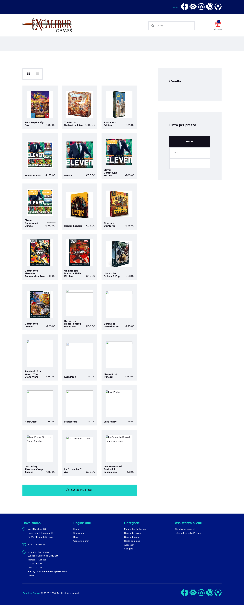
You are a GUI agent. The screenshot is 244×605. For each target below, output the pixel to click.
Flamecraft (70, 422)
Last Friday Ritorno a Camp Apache (34, 469)
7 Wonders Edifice (110, 124)
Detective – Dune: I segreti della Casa (72, 324)
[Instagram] (193, 6)
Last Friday (110, 422)
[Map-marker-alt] (218, 6)
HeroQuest (31, 422)
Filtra (189, 142)
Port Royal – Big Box (34, 124)
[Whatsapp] (209, 6)
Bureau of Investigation (111, 325)
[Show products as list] (37, 74)
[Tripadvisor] (201, 6)
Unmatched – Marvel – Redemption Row (35, 273)
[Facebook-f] (184, 6)
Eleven (68, 175)
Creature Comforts (109, 224)
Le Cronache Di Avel (73, 470)
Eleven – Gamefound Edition (110, 173)
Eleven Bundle (33, 175)
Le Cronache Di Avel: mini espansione (113, 469)
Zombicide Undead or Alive (73, 124)
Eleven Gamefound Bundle (31, 223)
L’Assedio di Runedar (110, 375)
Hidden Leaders (73, 226)
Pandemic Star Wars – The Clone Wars (33, 374)
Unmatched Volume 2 (31, 325)
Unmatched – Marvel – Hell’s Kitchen (72, 273)
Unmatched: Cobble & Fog (112, 274)
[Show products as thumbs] (28, 74)
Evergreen (70, 377)
